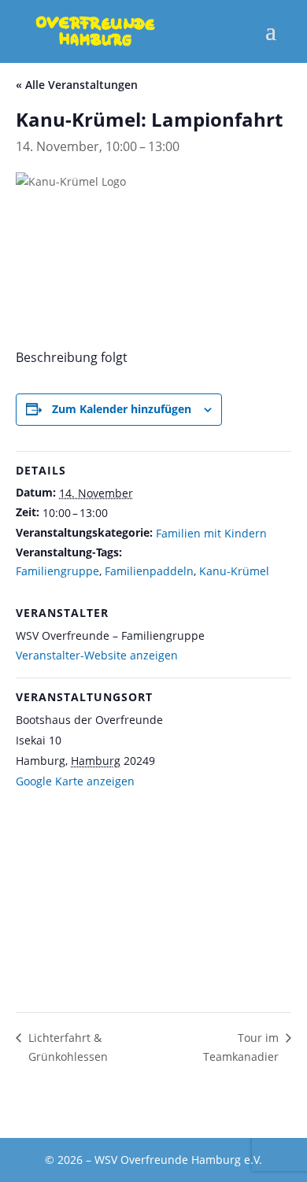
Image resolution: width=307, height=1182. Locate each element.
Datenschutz (144, 1117)
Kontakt (56, 1117)
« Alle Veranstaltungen (77, 84)
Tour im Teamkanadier (241, 1047)
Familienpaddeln (149, 570)
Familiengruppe (57, 570)
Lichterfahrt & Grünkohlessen (68, 1047)
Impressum (241, 1117)
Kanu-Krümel (234, 570)
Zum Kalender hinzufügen (121, 408)
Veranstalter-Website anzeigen (97, 655)
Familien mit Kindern (211, 533)
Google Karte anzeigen (75, 781)
